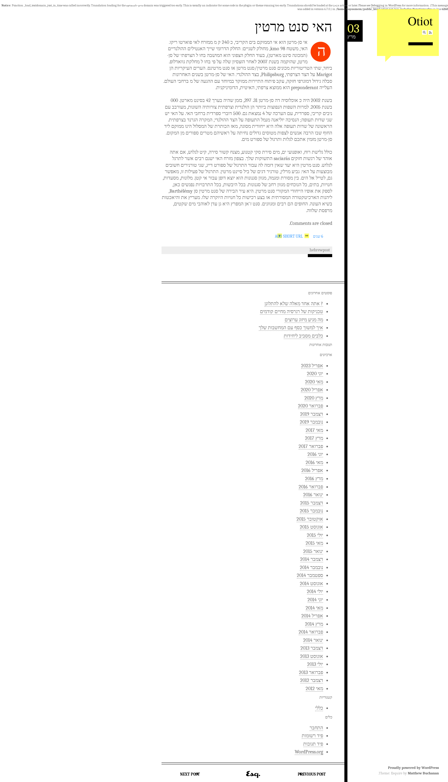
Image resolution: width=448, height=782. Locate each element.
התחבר (316, 728)
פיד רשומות (312, 735)
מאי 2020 (314, 382)
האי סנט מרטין (293, 26)
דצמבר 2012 (311, 680)
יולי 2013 (315, 664)
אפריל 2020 (312, 390)
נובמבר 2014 (311, 567)
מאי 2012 (314, 688)
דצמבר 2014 (311, 559)
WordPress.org (309, 752)
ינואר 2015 (313, 551)
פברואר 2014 (311, 632)
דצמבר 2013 (311, 648)
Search (424, 32)
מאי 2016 (314, 462)
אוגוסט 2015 (311, 527)
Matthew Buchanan (423, 773)
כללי (319, 708)
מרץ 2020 (313, 398)
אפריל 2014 (312, 616)
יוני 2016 (315, 454)
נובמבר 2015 (311, 511)
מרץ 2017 (314, 438)
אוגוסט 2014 (311, 583)
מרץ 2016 (314, 478)
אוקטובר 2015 (310, 519)
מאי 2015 (314, 543)
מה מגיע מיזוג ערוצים (304, 320)
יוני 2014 (315, 599)
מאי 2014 (314, 608)
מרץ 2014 (314, 624)
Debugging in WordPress (386, 5)
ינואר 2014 (313, 640)
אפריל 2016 (312, 470)
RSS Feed (430, 32)
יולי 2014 (315, 591)
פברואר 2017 (311, 446)
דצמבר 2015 (311, 503)
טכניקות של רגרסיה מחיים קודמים (291, 311)
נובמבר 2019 (311, 422)
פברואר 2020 (310, 406)
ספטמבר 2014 (310, 575)
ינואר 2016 (313, 494)
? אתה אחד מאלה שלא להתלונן (294, 303)
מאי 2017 (314, 430)
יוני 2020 (315, 373)
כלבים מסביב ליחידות (303, 336)
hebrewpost (320, 250)
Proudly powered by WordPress (413, 768)
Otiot (420, 20)
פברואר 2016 (311, 487)
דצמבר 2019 (311, 414)
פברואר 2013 (311, 672)
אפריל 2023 (312, 365)
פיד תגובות (313, 744)
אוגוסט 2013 (311, 656)
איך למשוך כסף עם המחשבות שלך (291, 327)
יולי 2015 (315, 535)
